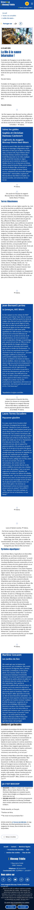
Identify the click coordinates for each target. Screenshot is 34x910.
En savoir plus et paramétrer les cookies (17, 902)
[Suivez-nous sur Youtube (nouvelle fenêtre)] (15, 879)
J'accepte (23, 907)
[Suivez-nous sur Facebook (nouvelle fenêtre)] (3, 879)
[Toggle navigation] (32, 4)
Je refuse (11, 907)
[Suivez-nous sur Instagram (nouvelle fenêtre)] (21, 879)
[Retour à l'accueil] (5, 2)
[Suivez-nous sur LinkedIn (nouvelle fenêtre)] (9, 879)
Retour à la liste (11, 837)
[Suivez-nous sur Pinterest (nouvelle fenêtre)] (27, 879)
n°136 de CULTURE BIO (19, 822)
